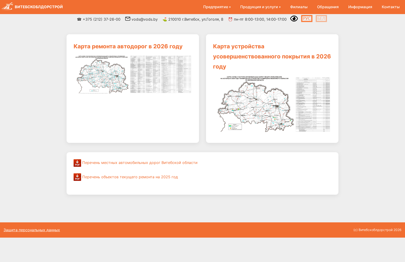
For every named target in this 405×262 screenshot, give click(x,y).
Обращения (328, 6)
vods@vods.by (144, 19)
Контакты (391, 6)
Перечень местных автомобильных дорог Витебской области (139, 162)
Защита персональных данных (32, 230)
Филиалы (299, 6)
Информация (360, 6)
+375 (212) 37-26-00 (101, 19)
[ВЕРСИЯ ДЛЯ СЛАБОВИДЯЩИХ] (294, 21)
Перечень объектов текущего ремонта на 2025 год (129, 177)
